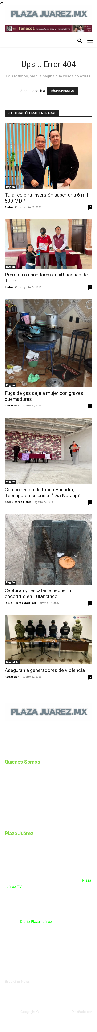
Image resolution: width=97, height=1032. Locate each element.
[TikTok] (42, 753)
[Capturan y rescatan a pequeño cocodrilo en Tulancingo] (48, 549)
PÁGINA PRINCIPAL (62, 91)
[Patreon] (30, 753)
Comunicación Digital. (76, 1016)
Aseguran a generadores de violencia (45, 670)
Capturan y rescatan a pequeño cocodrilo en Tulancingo (38, 593)
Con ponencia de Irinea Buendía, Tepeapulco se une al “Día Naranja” (43, 492)
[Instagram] (18, 753)
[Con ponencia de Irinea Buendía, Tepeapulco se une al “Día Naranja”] (48, 451)
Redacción (12, 207)
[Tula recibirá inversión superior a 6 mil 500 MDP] (48, 156)
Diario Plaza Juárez (36, 921)
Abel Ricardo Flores (18, 502)
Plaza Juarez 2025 (54, 1011)
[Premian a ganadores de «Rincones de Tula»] (48, 244)
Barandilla (12, 662)
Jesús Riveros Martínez (20, 602)
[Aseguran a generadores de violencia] (48, 639)
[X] (53, 753)
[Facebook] (6, 753)
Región (10, 187)
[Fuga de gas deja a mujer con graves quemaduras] (48, 343)
